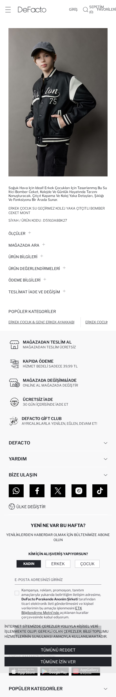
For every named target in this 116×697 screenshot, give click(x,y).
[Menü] (8, 9)
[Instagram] (79, 490)
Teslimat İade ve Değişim (34, 292)
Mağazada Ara (23, 245)
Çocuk (87, 563)
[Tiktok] (99, 490)
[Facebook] (37, 490)
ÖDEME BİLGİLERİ (24, 280)
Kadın (28, 564)
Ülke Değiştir (31, 506)
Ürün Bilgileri (22, 257)
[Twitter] (58, 490)
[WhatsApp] (16, 490)
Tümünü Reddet (58, 650)
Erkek (58, 563)
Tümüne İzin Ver (58, 661)
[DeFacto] (32, 9)
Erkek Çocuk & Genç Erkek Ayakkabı (41, 322)
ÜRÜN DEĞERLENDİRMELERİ (34, 268)
